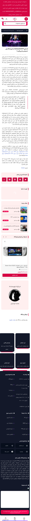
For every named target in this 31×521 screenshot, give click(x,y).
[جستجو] (5, 23)
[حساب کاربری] (6, 19)
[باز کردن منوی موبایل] (26, 19)
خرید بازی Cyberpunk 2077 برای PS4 (15, 151)
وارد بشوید (12, 320)
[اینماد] (15, 499)
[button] (25, 179)
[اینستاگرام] (27, 446)
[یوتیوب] (27, 451)
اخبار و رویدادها (19, 30)
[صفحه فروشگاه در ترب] (25, 489)
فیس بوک (7, 451)
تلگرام (7, 446)
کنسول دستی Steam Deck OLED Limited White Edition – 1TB (16, 266)
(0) (19, 269)
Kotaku (23, 168)
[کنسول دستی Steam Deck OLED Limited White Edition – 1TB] (14, 251)
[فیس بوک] (12, 451)
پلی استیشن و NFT (15, 217)
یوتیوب (21, 451)
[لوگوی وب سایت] (15, 19)
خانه (27, 30)
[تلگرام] (12, 446)
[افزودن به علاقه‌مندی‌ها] (4, 241)
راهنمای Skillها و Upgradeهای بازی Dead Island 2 (11, 226)
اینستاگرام (21, 446)
